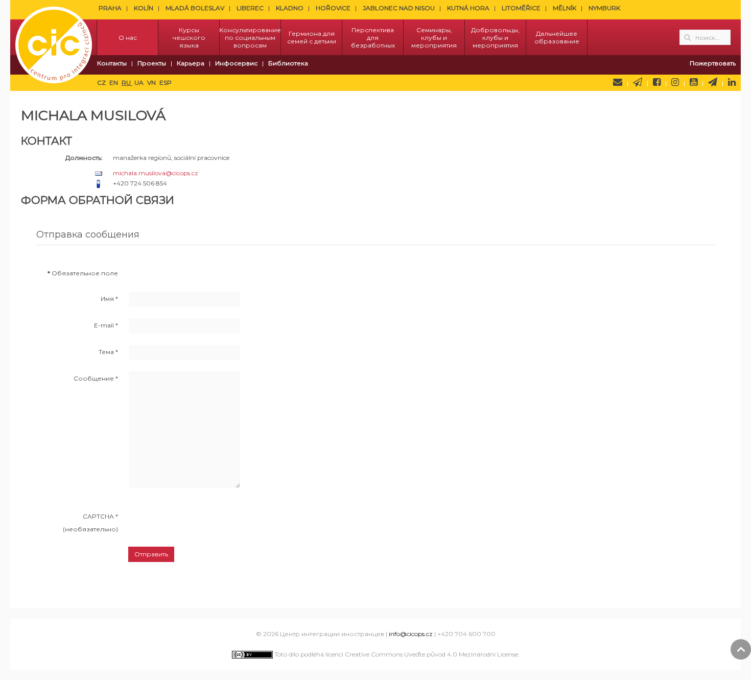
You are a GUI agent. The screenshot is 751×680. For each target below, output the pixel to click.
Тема (108, 352)
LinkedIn (732, 82)
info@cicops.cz (411, 634)
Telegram (712, 82)
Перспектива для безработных (373, 37)
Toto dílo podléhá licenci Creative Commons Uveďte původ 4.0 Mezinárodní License (395, 654)
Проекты (151, 63)
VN (152, 82)
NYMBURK (604, 8)
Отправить (151, 554)
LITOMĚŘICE (521, 8)
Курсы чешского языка (189, 37)
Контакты (112, 63)
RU (127, 82)
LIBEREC (250, 8)
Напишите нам (617, 82)
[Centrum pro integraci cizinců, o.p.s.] (53, 37)
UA (139, 82)
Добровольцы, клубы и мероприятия (495, 37)
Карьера (190, 63)
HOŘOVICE (333, 8)
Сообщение (96, 378)
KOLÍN (143, 8)
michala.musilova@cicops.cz (155, 173)
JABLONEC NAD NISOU (399, 8)
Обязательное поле (83, 273)
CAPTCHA (100, 516)
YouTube (693, 82)
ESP (165, 82)
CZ (102, 82)
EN (114, 82)
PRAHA (110, 8)
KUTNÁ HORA (468, 8)
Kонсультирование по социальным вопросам (250, 37)
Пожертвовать (713, 63)
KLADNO (289, 8)
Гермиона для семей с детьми (311, 37)
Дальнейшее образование (556, 37)
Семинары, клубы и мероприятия (434, 37)
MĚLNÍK (564, 8)
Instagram (675, 82)
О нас (128, 37)
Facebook (657, 82)
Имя (109, 298)
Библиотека (288, 63)
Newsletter (637, 82)
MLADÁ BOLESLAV (195, 8)
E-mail (106, 325)
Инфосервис (236, 63)
